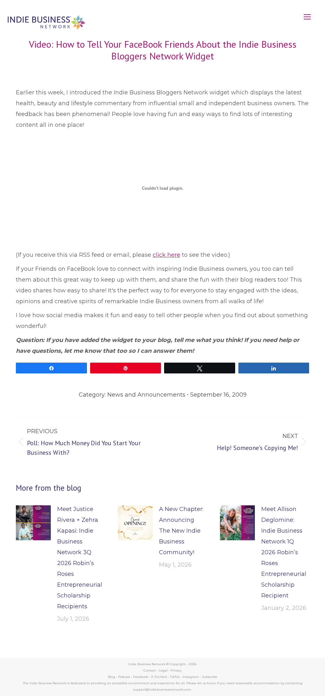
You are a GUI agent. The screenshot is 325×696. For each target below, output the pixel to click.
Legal (163, 670)
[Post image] (33, 522)
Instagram (190, 677)
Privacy (176, 670)
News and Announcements (146, 394)
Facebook (140, 677)
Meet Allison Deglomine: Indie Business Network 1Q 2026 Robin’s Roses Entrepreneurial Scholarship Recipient (283, 552)
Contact (149, 670)
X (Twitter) (159, 677)
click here (166, 254)
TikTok (175, 677)
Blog (111, 677)
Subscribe (209, 677)
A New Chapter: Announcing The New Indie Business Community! (181, 531)
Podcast (124, 677)
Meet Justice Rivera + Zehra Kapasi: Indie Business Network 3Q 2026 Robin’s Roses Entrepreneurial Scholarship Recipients (79, 558)
